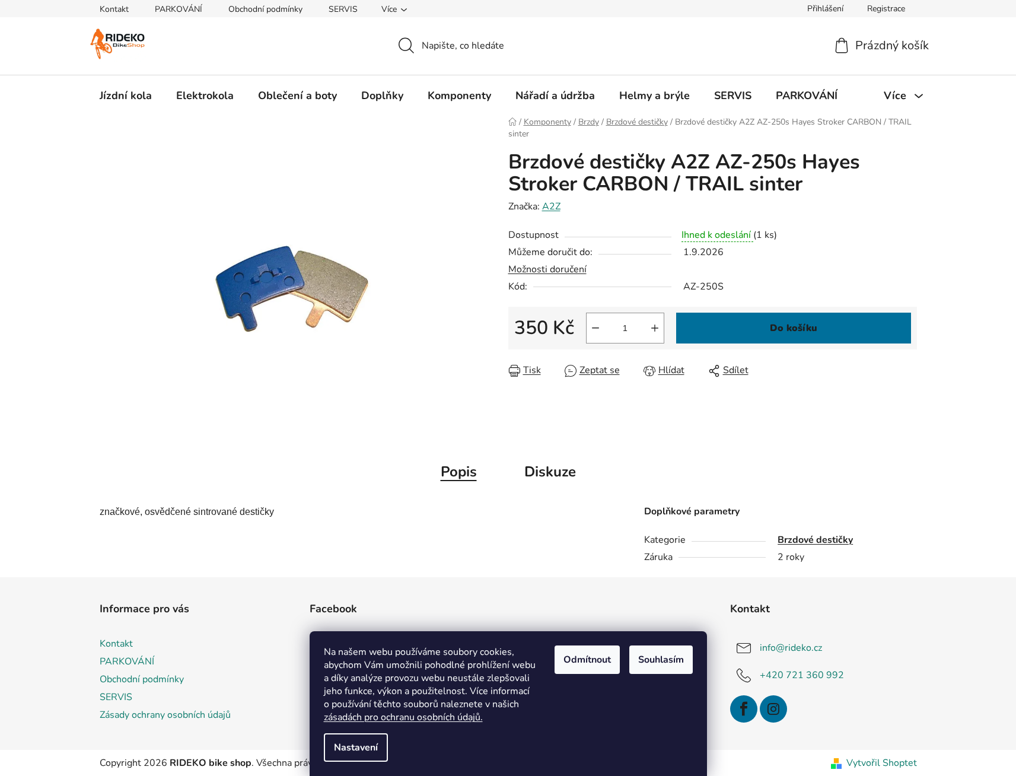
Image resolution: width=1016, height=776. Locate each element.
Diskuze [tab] (550, 471)
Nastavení (356, 747)
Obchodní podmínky (265, 9)
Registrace (886, 8)
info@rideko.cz (791, 647)
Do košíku (793, 328)
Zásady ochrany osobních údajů (165, 714)
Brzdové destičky (815, 539)
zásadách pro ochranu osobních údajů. (403, 717)
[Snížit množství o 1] (595, 328)
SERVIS (343, 9)
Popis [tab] (459, 471)
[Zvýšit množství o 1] (655, 328)
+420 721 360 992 (802, 675)
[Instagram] (773, 709)
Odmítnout (587, 659)
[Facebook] (743, 709)
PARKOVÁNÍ (178, 9)
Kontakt (114, 9)
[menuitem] (126, 95)
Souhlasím (661, 659)
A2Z (551, 206)
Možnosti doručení (547, 269)
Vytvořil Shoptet (881, 762)
